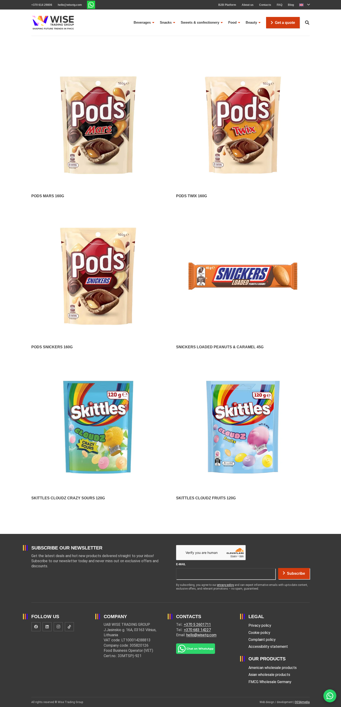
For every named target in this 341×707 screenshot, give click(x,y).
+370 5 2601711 (197, 624)
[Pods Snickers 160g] (98, 212)
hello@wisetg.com (201, 635)
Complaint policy (262, 639)
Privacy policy (259, 625)
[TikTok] (69, 626)
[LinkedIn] (47, 626)
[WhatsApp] (329, 695)
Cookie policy (259, 632)
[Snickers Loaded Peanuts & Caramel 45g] (243, 212)
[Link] (91, 5)
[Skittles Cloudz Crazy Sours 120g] (98, 363)
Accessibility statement (268, 646)
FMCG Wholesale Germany (269, 682)
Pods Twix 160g (191, 196)
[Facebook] (36, 626)
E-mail (181, 564)
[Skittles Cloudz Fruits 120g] (243, 363)
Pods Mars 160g (47, 196)
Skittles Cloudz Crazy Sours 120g (68, 498)
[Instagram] (58, 626)
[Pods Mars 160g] (98, 60)
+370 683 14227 (197, 630)
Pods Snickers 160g (52, 347)
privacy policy (225, 585)
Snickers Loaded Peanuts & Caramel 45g (220, 347)
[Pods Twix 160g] (243, 60)
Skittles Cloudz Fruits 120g (206, 498)
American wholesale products (272, 667)
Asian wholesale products (269, 674)
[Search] (307, 22)
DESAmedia (302, 702)
